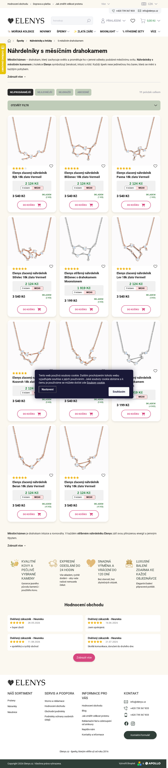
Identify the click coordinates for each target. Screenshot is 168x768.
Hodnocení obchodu (18, 4)
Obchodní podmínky (55, 711)
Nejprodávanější (20, 92)
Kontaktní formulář (140, 735)
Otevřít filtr (20, 105)
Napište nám (88, 729)
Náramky (12, 706)
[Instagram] (132, 723)
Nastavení (47, 389)
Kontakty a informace (93, 734)
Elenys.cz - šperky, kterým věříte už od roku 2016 (84, 751)
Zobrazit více (84, 657)
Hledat (88, 20)
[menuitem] (22, 32)
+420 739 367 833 (139, 708)
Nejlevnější (44, 92)
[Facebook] (126, 723)
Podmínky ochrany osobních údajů (59, 718)
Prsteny (11, 700)
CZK (150, 4)
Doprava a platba (42, 4)
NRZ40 (37, 188)
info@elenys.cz (138, 702)
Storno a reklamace (54, 701)
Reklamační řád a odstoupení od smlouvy (96, 723)
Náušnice (12, 712)
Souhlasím (119, 391)
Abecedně (83, 92)
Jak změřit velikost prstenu (69, 4)
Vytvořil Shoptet (127, 763)
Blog (84, 710)
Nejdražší (65, 92)
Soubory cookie (96, 382)
